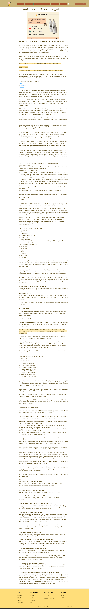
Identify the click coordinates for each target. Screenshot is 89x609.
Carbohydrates (25, 235)
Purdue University (39, 467)
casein (35, 167)
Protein (23, 232)
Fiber (22, 237)
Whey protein (22, 429)
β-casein (44, 208)
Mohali (22, 83)
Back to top (70, 606)
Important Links (48, 592)
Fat (22, 233)
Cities (19, 592)
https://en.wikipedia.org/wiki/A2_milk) (52, 461)
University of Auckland (55, 467)
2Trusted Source (56, 181)
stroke (26, 266)
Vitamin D (24, 248)
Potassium (24, 257)
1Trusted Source (42, 168)
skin (29, 243)
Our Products (34, 592)
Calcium (23, 252)
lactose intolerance (27, 219)
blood (34, 243)
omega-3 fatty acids (44, 261)
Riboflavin (24, 255)
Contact (63, 592)
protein (23, 165)
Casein (20, 425)
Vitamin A (24, 246)
